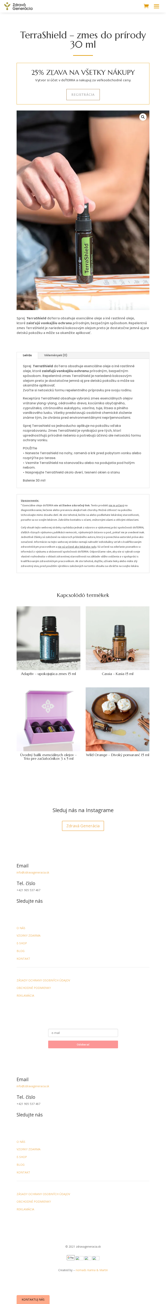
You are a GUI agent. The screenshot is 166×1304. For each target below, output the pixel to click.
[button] (143, 117)
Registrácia (83, 95)
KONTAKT (23, 959)
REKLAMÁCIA (25, 995)
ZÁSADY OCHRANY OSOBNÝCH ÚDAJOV (43, 980)
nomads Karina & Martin (92, 1270)
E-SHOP (22, 943)
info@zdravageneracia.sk (33, 872)
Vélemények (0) (55, 355)
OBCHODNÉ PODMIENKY (34, 988)
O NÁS (21, 928)
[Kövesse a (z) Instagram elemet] (28, 914)
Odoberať (83, 1044)
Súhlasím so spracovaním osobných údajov (83, 1052)
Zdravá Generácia (83, 826)
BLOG (20, 951)
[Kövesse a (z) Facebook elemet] (20, 914)
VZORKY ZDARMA (28, 935)
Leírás (27, 355)
